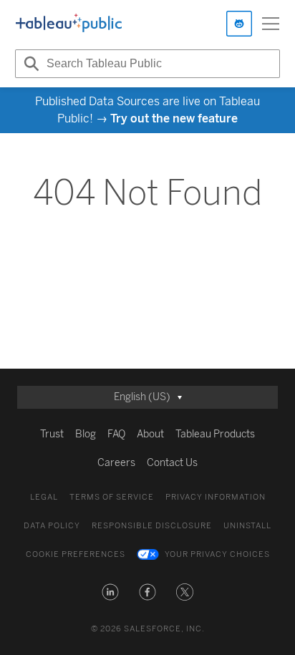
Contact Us (172, 463)
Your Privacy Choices (217, 554)
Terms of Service (111, 497)
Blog (85, 434)
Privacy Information (215, 497)
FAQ (116, 434)
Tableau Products (215, 434)
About (150, 434)
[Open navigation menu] (271, 23)
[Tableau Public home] (69, 23)
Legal (44, 497)
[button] (110, 592)
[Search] (29, 63)
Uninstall (247, 525)
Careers (116, 463)
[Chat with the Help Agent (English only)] (239, 24)
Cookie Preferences (75, 554)
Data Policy (52, 525)
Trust (52, 434)
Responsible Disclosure (152, 525)
